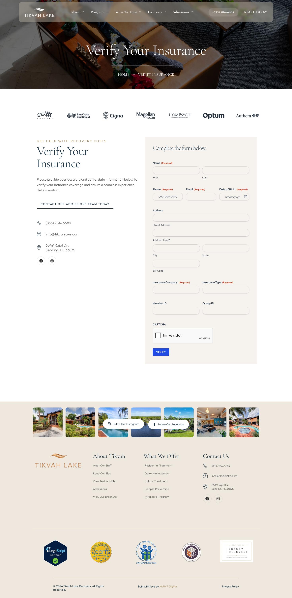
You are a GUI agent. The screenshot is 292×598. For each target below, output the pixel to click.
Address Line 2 (161, 240)
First (155, 177)
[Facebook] (41, 260)
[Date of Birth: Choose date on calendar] (245, 196)
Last (204, 177)
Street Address (161, 224)
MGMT (164, 586)
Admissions (181, 12)
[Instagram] (52, 260)
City (155, 255)
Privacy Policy (230, 586)
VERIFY (161, 352)
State (205, 255)
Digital (173, 586)
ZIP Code (158, 270)
